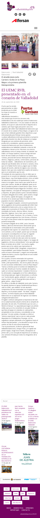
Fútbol (7, 489)
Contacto (26, 510)
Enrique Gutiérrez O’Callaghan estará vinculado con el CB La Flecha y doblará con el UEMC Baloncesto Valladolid (33, 415)
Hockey (17, 498)
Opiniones (29, 508)
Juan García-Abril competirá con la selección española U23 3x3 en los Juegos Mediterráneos (20, 413)
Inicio (9, 508)
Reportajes (14, 510)
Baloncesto (15, 489)
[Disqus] (20, 367)
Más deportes (17, 502)
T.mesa (7, 502)
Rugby (24, 489)
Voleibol (25, 498)
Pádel (16, 493)
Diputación (31, 493)
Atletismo (7, 493)
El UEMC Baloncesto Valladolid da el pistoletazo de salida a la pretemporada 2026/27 (6, 412)
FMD (22, 493)
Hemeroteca (18, 508)
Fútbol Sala (8, 498)
